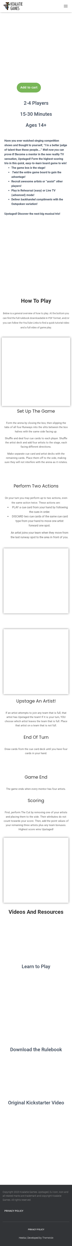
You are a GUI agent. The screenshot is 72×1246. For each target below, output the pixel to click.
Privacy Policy (13, 1210)
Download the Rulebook (36, 1049)
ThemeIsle (47, 1237)
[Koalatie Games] (14, 6)
